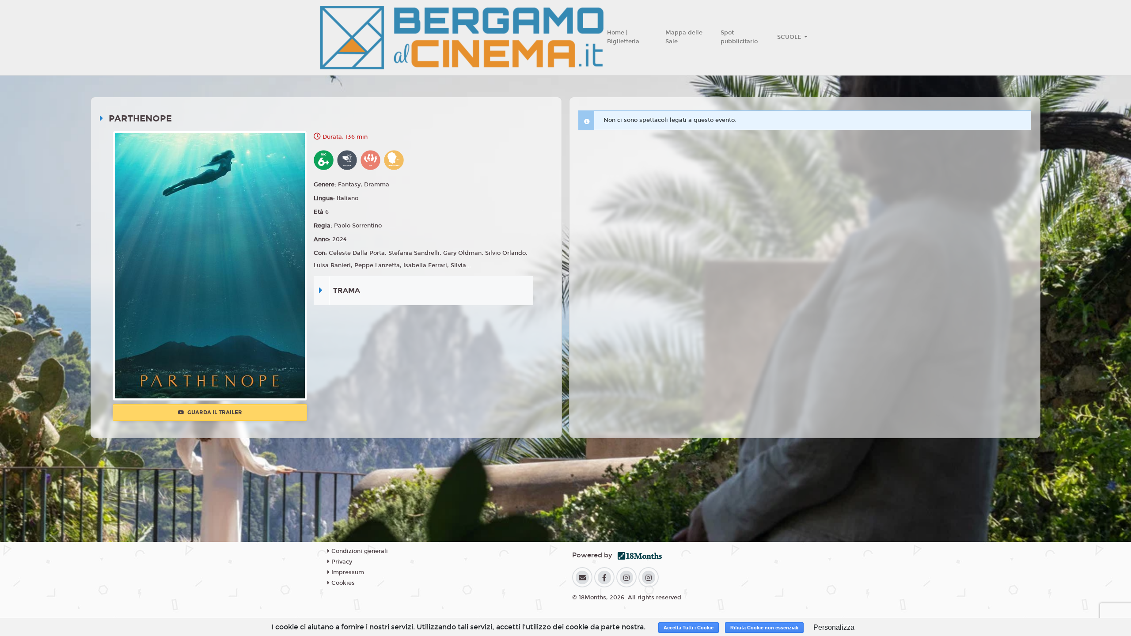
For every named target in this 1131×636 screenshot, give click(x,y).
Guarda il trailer (214, 412)
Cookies (342, 583)
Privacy (341, 561)
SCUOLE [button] (790, 37)
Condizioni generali (359, 551)
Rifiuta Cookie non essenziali (764, 627)
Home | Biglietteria (623, 37)
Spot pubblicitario (739, 37)
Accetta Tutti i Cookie (689, 627)
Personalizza (833, 627)
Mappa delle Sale (683, 37)
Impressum (347, 572)
